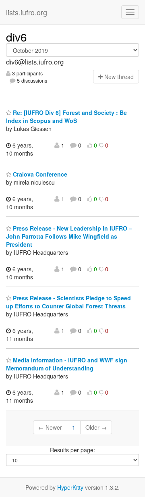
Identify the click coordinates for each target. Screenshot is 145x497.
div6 (16, 37)
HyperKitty (70, 487)
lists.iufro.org (26, 12)
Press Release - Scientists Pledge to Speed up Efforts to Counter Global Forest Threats (68, 302)
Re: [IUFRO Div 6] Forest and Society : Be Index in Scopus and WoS (66, 116)
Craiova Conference (39, 174)
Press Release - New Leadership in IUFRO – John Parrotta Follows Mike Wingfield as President (69, 236)
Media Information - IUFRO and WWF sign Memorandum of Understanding (66, 364)
